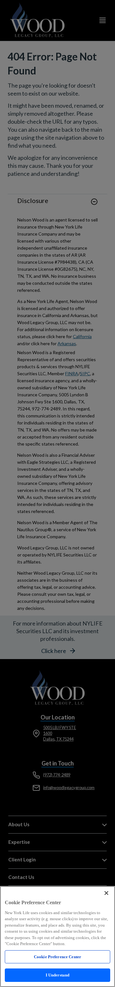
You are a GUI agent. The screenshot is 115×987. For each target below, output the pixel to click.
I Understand (58, 975)
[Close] (106, 893)
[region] (57, 936)
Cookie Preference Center (57, 956)
